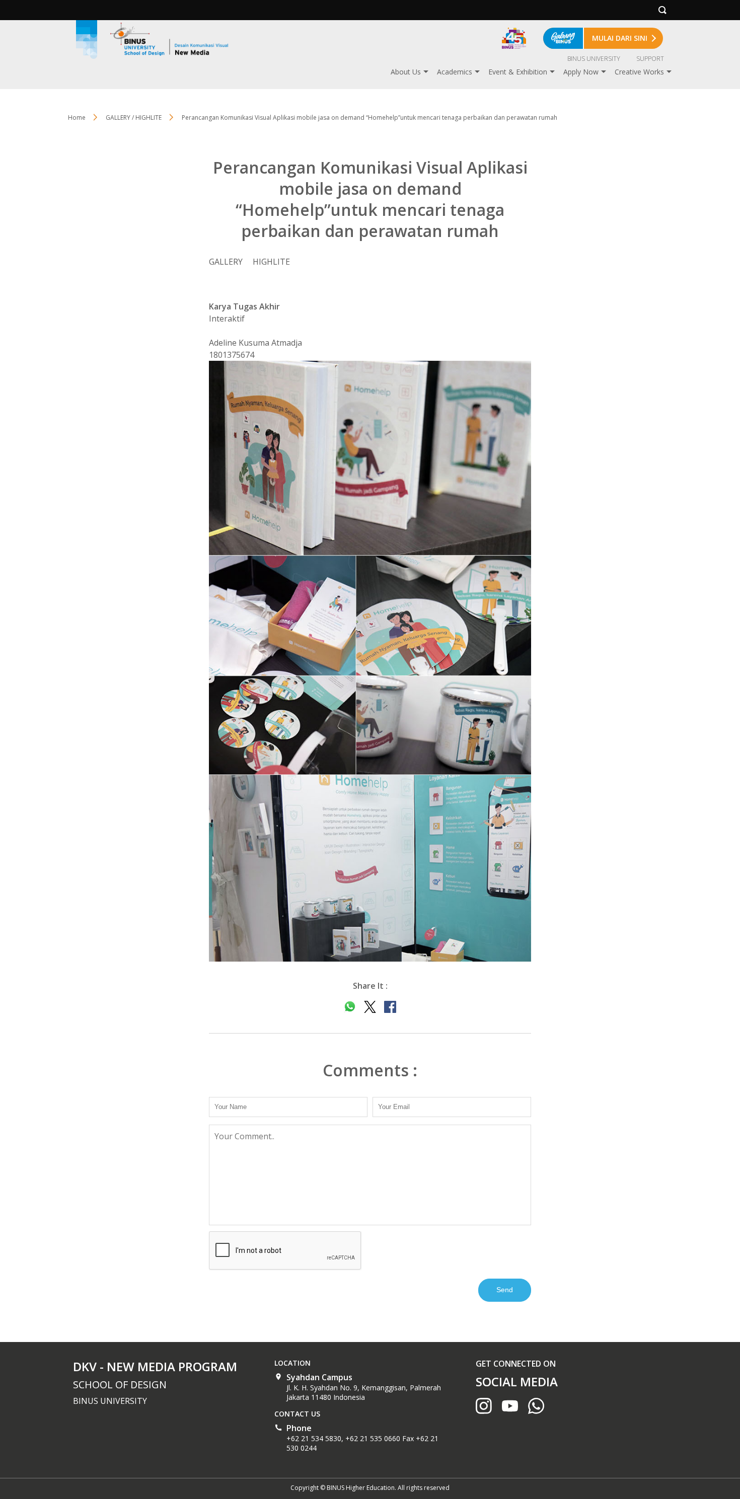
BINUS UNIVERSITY (593, 58)
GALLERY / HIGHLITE (134, 117)
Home (77, 117)
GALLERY (226, 262)
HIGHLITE (271, 262)
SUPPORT (650, 58)
